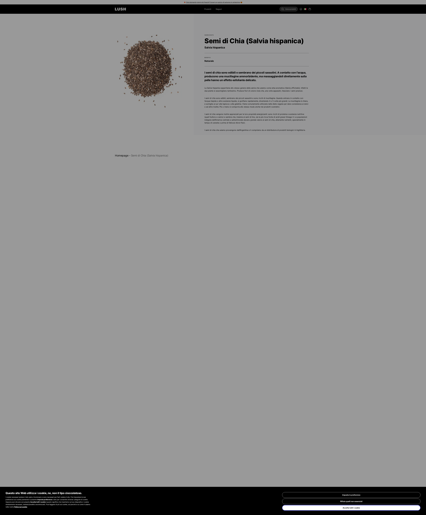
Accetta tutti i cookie (351, 508)
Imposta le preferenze (351, 495)
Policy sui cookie (20, 507)
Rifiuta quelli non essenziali (351, 501)
